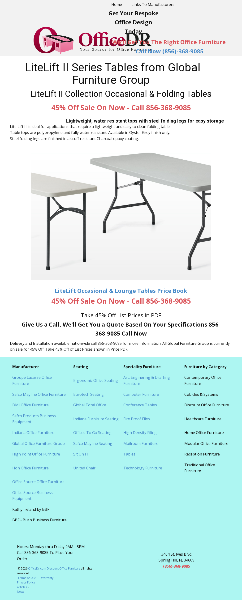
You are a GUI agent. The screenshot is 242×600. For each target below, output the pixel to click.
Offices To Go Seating (92, 432)
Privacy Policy (26, 582)
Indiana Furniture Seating (96, 418)
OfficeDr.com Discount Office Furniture (54, 568)
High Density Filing (140, 432)
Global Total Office (89, 405)
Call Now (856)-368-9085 (169, 51)
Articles (22, 587)
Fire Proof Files (136, 418)
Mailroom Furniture (140, 443)
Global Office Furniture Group (38, 443)
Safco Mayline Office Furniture (39, 394)
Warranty (47, 578)
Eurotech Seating (88, 394)
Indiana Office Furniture (33, 432)
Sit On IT (81, 454)
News (20, 592)
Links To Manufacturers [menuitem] (152, 4)
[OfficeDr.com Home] (93, 40)
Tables (129, 454)
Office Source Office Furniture (38, 481)
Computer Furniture (141, 394)
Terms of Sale (27, 578)
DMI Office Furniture (30, 405)
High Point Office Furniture (36, 454)
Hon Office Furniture (30, 468)
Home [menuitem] (116, 4)
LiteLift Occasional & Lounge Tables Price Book (121, 290)
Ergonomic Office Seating (95, 380)
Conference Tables (140, 405)
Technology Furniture (142, 468)
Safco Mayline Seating (92, 443)
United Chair (84, 468)
